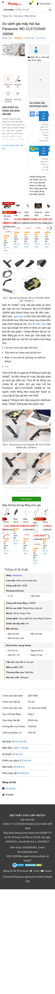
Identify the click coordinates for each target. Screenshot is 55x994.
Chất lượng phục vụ (11, 732)
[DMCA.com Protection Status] (33, 865)
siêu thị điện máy (36, 324)
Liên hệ (31, 732)
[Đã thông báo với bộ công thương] (18, 865)
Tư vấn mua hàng (37, 708)
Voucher (32, 726)
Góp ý (31, 714)
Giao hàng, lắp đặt (11, 720)
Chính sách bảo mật (12, 708)
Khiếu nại (33, 720)
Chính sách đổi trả (11, 702)
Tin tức (31, 702)
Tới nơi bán (43, 116)
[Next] (23, 50)
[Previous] (4, 50)
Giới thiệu (33, 695)
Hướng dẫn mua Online (13, 726)
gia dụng (18, 316)
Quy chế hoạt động (11, 714)
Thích (4, 38)
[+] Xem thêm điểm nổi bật (12, 147)
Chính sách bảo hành (12, 695)
